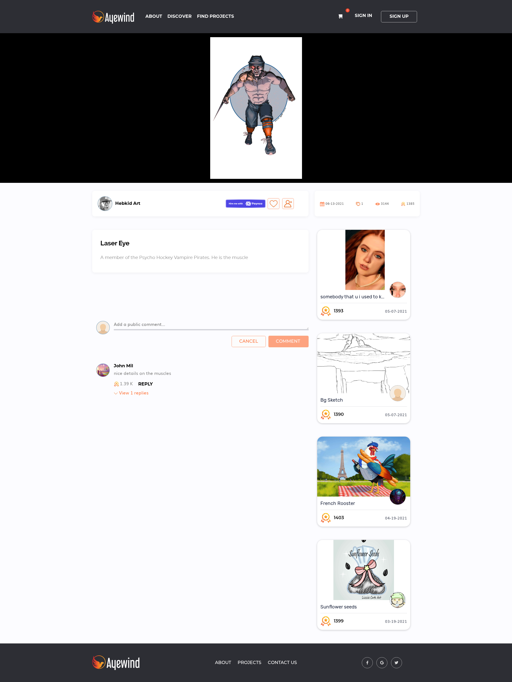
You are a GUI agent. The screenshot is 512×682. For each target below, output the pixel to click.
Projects (249, 663)
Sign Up (399, 16)
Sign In (363, 16)
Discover (179, 16)
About (153, 16)
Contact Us (282, 663)
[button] (407, 203)
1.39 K (126, 384)
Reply (145, 384)
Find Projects (215, 16)
